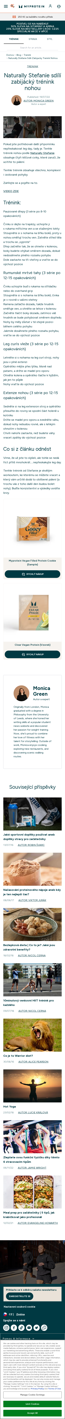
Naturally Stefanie (42, 153)
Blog (19, 55)
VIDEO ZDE (11, 191)
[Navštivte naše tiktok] (21, 1328)
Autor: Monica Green (39, 100)
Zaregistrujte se (19, 1296)
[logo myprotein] (31, 6)
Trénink (14, 39)
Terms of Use (54, 1389)
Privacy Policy (37, 1389)
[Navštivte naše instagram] (6, 1328)
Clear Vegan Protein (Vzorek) (32, 644)
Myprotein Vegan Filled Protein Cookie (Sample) (32, 562)
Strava (33, 39)
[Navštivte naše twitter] (36, 1328)
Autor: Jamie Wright (32, 1167)
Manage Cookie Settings (32, 1395)
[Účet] (50, 6)
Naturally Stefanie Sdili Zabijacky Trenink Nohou (33, 58)
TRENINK (32, 66)
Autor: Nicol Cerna (32, 955)
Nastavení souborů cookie (19, 1306)
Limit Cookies (32, 1404)
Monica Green (41, 691)
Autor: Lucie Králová (33, 1112)
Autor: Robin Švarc (31, 845)
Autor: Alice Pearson (33, 1061)
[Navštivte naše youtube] (29, 1328)
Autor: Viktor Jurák (32, 900)
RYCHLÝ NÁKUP (35, 574)
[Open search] (12, 6)
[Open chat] (44, 1328)
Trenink (27, 55)
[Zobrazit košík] (59, 6)
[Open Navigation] (5, 6)
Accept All (32, 1413)
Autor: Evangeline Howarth (38, 1223)
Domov (10, 55)
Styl (49, 39)
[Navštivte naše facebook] (14, 1328)
